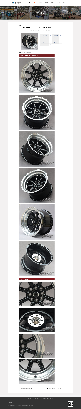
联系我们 (51, 398)
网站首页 (29, 398)
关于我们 (48, 398)
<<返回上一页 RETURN (22, 25)
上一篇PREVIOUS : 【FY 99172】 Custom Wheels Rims (27, 388)
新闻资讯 (44, 398)
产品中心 (33, 398)
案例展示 (36, 398)
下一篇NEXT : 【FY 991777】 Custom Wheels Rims (54, 388)
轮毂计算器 (40, 398)
